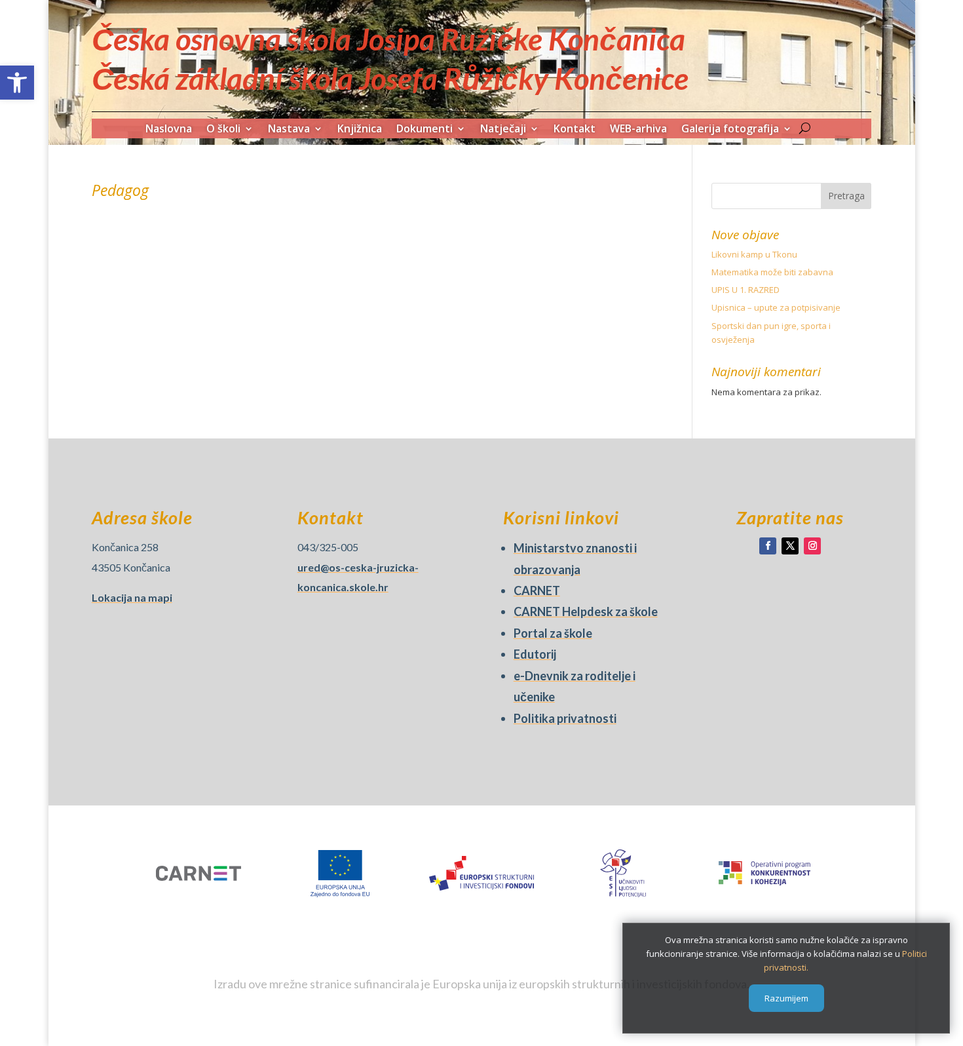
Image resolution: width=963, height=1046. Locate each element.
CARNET (537, 590)
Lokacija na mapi (132, 597)
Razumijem (786, 998)
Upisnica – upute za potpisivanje (775, 307)
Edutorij (535, 654)
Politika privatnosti (565, 718)
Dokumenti (424, 130)
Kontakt (574, 130)
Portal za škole (553, 633)
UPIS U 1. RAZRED (745, 290)
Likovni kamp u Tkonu (754, 254)
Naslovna (168, 130)
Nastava (289, 130)
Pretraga (846, 195)
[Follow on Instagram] (812, 545)
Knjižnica (359, 130)
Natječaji (503, 130)
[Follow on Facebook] (767, 545)
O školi (223, 130)
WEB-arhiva (638, 130)
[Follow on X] (790, 545)
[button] (17, 83)
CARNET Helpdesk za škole (586, 611)
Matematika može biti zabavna (772, 272)
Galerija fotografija (730, 130)
